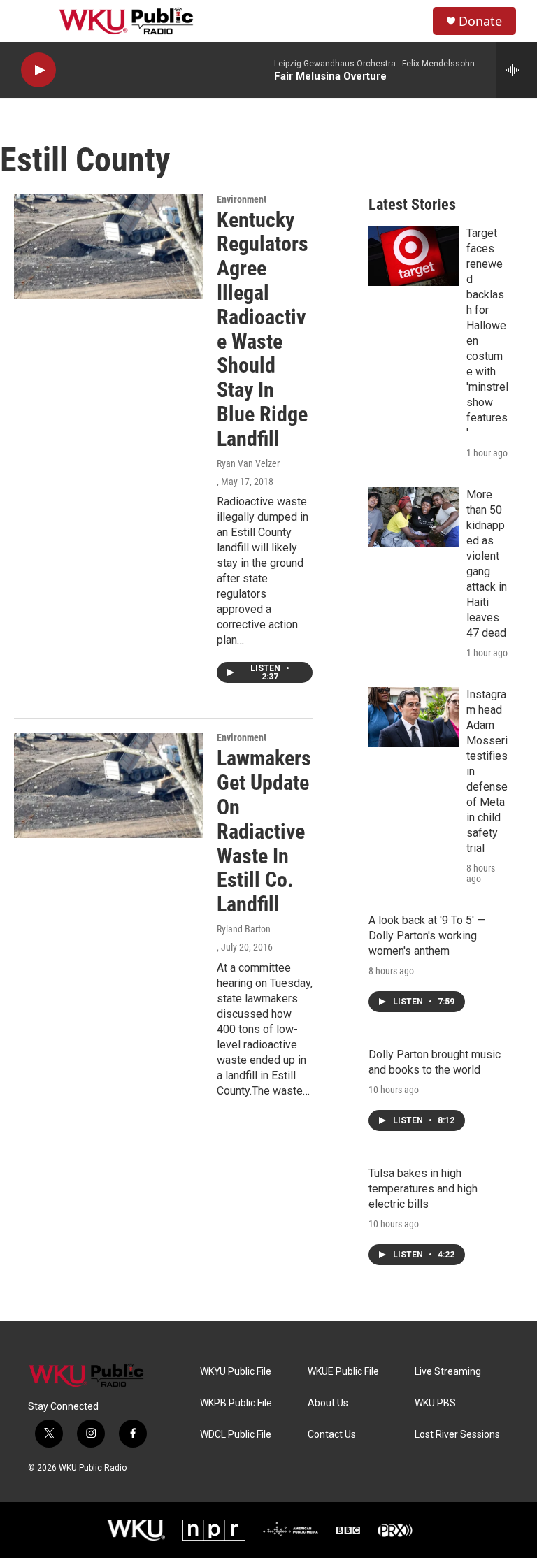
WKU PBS (435, 1403)
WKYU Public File (235, 1371)
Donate (480, 21)
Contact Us (332, 1434)
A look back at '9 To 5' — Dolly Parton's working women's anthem (426, 936)
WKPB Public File (236, 1403)
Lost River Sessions (457, 1434)
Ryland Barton (244, 929)
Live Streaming (448, 1371)
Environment (241, 199)
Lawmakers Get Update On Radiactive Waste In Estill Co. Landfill (264, 831)
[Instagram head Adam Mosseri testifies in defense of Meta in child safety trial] (413, 717)
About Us (328, 1403)
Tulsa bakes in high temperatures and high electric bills (423, 1189)
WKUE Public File (343, 1371)
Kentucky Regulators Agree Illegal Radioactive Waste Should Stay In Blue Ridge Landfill (262, 329)
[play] (38, 70)
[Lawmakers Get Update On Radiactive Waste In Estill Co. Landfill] (108, 785)
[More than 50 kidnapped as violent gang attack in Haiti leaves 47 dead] (413, 517)
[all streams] (516, 70)
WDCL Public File (235, 1434)
